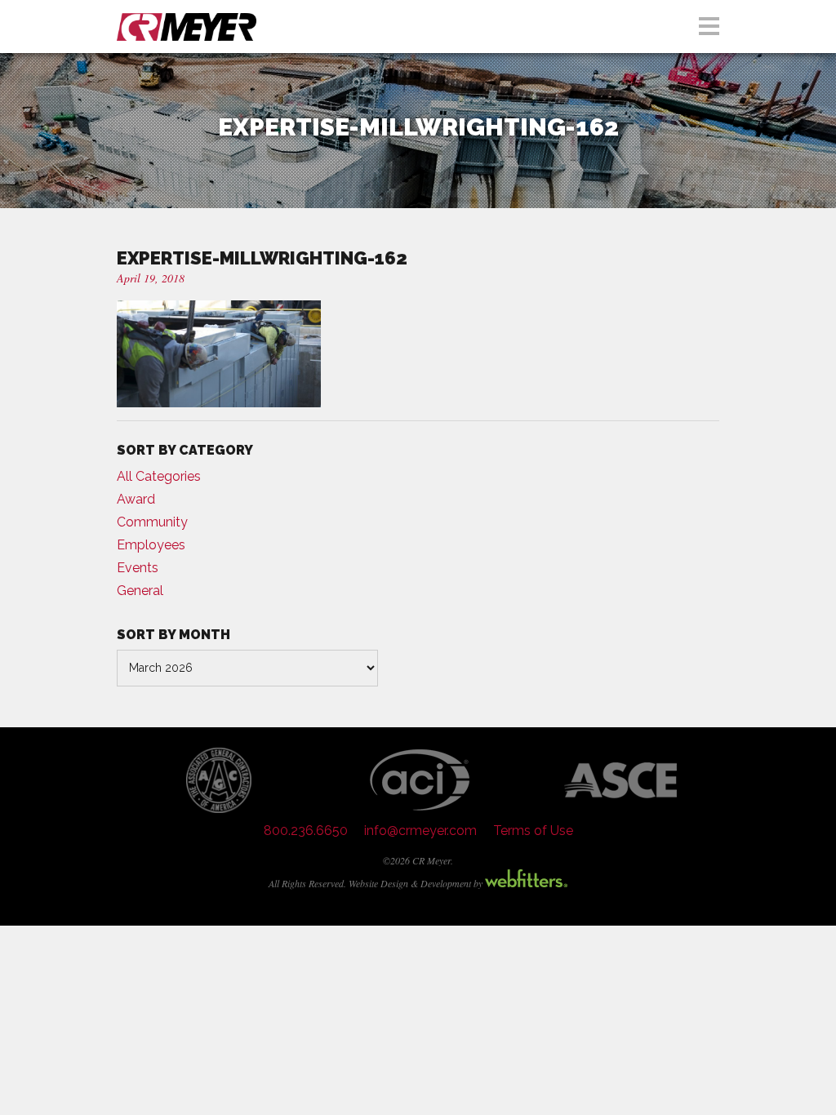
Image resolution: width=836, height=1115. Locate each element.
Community (152, 522)
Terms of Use (533, 830)
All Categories (159, 476)
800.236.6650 (306, 830)
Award (136, 499)
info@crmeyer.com (420, 830)
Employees (151, 545)
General (140, 590)
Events (137, 567)
